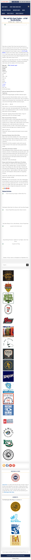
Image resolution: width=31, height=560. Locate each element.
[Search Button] (28, 6)
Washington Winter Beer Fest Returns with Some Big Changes (15, 207)
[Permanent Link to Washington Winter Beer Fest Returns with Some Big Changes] (15, 199)
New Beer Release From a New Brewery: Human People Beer (15, 223)
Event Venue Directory (15, 7)
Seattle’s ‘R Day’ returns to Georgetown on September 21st (15, 257)
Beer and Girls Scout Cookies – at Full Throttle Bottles (15, 19)
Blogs (3, 13)
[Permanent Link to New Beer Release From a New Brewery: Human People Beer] (15, 215)
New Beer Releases (6, 10)
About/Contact (19, 13)
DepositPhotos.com (24, 552)
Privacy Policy (15, 558)
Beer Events (4, 7)
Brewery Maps (16, 10)
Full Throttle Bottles (4, 84)
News (23, 10)
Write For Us (10, 13)
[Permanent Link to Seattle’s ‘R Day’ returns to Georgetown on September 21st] (15, 249)
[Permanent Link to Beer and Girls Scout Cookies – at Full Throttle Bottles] (15, 34)
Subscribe (4, 484)
